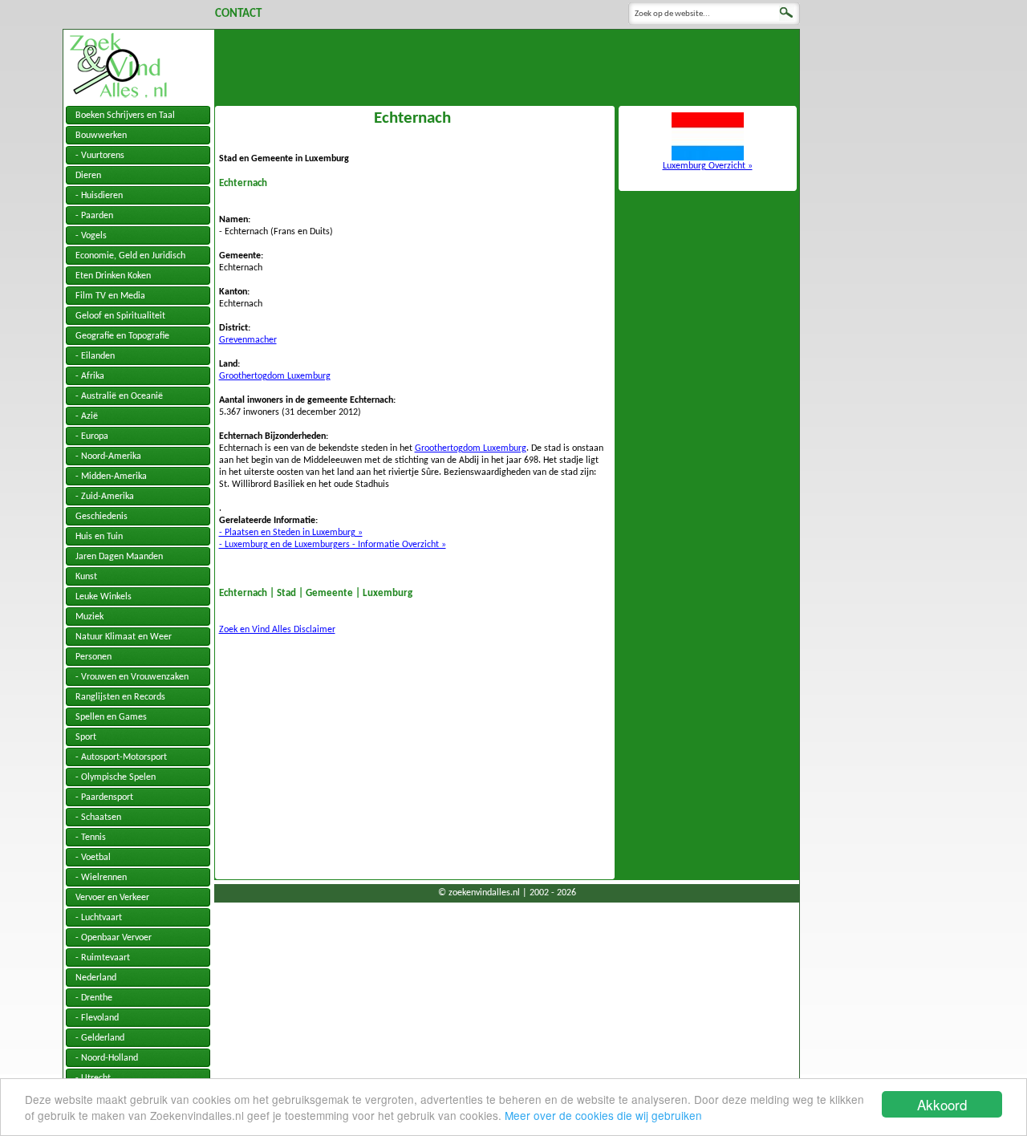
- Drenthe (93, 998)
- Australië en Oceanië (119, 396)
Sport (85, 737)
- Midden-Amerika (111, 476)
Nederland (95, 978)
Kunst (86, 577)
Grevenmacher (248, 340)
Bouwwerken (101, 135)
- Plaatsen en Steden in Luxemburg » (291, 533)
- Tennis (90, 837)
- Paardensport (104, 797)
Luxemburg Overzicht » (708, 166)
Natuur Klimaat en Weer (123, 637)
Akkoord (942, 1104)
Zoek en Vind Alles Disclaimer (277, 630)
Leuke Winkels (103, 597)
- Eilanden (95, 356)
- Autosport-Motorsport (121, 757)
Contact (238, 14)
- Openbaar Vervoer (113, 938)
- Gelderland (99, 1038)
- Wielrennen (101, 877)
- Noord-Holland (106, 1058)
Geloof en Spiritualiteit (120, 316)
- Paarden (94, 216)
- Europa (91, 436)
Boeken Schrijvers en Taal (125, 115)
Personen (93, 657)
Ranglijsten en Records (120, 697)
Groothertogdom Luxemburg (275, 376)
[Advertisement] (507, 66)
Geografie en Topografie (122, 336)
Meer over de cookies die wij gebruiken (603, 1115)
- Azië (86, 416)
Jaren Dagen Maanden (119, 557)
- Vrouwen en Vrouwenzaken (132, 677)
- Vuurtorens (99, 155)
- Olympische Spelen (115, 777)
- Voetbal (93, 857)
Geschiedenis (101, 516)
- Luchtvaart (98, 918)
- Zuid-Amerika (104, 496)
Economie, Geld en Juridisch (130, 256)
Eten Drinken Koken (113, 276)
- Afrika (89, 376)
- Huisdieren (99, 196)
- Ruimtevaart (102, 958)
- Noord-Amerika (108, 456)
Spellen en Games (111, 717)
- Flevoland (97, 1018)
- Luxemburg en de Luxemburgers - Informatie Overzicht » (332, 545)
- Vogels (91, 236)
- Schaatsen (98, 817)
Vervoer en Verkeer (112, 898)
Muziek (89, 617)
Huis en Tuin (99, 537)
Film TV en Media (110, 296)
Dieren (88, 176)
